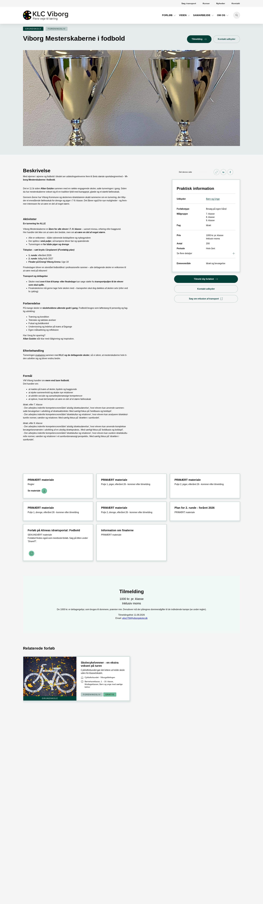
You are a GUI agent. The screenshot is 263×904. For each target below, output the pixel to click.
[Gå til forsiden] (45, 15)
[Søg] (236, 15)
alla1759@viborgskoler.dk (135, 618)
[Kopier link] (216, 172)
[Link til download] (31, 553)
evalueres (40, 355)
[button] (169, 16)
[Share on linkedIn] (223, 172)
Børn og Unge (213, 199)
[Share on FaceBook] (230, 172)
